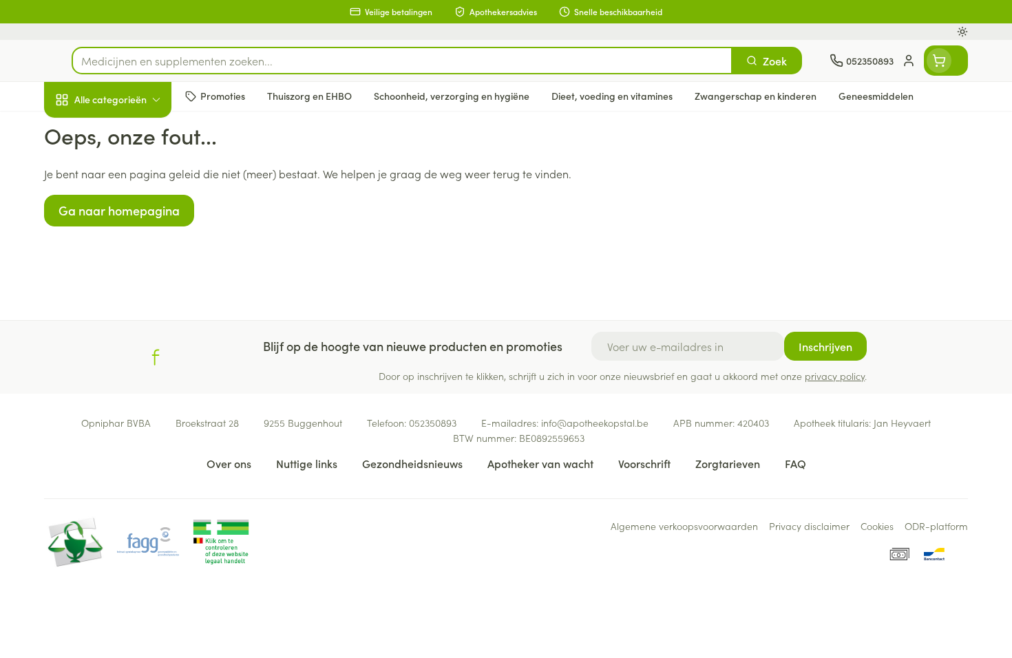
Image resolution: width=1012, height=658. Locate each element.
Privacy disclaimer (809, 526)
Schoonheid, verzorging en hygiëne (132, 174)
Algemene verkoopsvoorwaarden (684, 526)
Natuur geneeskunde (132, 355)
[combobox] (402, 60)
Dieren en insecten (132, 433)
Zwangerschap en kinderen (132, 273)
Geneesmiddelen (132, 471)
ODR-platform (936, 526)
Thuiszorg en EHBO (132, 394)
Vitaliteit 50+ (132, 316)
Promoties (80, 131)
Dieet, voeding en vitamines (132, 223)
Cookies (877, 526)
